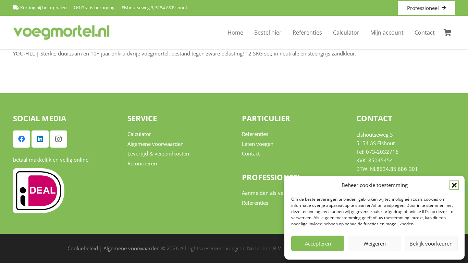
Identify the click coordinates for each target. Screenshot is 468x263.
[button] (454, 185)
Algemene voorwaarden (155, 143)
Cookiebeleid (82, 248)
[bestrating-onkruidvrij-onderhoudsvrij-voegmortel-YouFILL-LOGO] (61, 32)
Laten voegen (257, 143)
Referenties (255, 133)
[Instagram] (58, 139)
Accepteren (318, 243)
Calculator (139, 133)
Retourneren (142, 163)
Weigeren (375, 243)
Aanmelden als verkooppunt (275, 192)
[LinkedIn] (40, 139)
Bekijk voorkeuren (431, 243)
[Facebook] (21, 139)
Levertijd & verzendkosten (158, 153)
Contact (251, 153)
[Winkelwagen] (447, 32)
